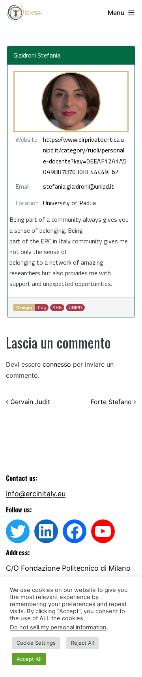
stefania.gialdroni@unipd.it (78, 186)
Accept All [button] (29, 659)
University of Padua (69, 203)
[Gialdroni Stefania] (71, 101)
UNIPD (75, 307)
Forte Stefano (112, 402)
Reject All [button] (82, 643)
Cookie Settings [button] (36, 643)
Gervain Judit (29, 402)
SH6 (57, 307)
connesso (57, 364)
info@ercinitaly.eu (35, 494)
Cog (42, 307)
